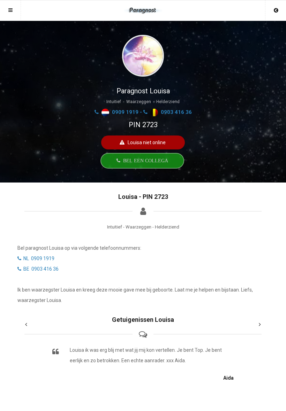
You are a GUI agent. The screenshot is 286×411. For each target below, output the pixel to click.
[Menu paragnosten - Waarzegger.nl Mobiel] (143, 7)
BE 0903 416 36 (40, 269)
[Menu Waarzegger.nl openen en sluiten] (10, 10)
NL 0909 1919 (37, 258)
